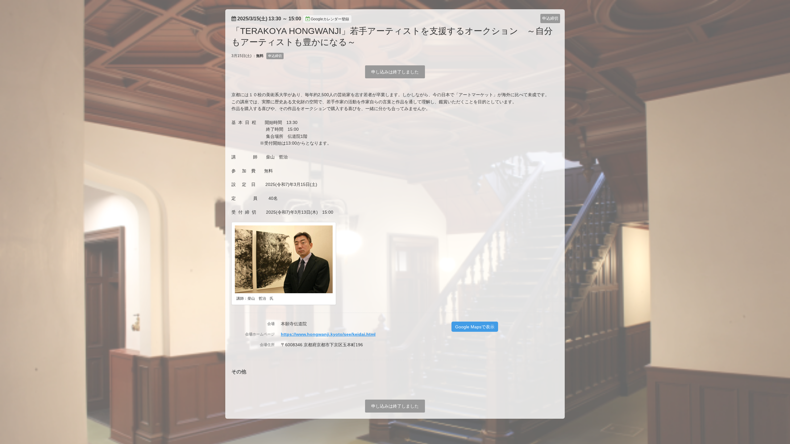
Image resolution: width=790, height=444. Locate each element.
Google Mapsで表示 (474, 326)
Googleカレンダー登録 (330, 19)
